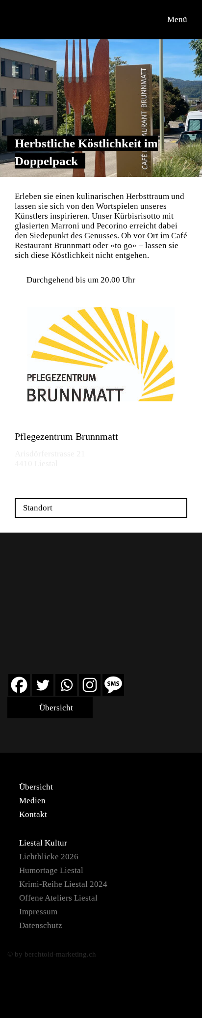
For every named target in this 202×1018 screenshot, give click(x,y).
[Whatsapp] (66, 685)
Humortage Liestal (51, 870)
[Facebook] (19, 685)
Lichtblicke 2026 (48, 856)
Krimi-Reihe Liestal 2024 (63, 884)
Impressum (38, 911)
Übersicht (55, 707)
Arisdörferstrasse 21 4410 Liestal (50, 458)
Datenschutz (40, 925)
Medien (32, 800)
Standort (37, 507)
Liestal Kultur (43, 843)
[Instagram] (90, 685)
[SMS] (113, 685)
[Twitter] (42, 685)
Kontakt (33, 814)
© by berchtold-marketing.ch (51, 954)
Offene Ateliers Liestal (58, 898)
